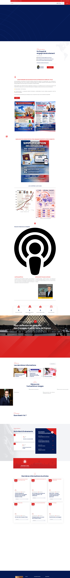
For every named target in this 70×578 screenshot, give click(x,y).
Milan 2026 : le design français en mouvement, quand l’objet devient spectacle (54, 495)
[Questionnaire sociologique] (55, 508)
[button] (52, 436)
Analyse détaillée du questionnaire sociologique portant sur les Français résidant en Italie (21, 495)
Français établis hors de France (43, 436)
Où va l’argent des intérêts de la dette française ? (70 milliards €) (38, 494)
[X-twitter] (65, 1)
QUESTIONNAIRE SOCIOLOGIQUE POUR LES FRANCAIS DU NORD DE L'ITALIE (35, 79)
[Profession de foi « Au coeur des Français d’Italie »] (39, 508)
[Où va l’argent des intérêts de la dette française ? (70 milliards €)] (39, 484)
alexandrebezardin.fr (18, 515)
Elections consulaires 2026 (28, 438)
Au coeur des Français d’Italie (21, 517)
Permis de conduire (41, 445)
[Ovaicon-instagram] (68, 1)
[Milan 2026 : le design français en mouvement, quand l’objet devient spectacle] (55, 484)
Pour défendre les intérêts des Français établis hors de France (32, 327)
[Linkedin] (64, 1)
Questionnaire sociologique (55, 517)
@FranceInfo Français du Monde (42, 277)
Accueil (12, 3)
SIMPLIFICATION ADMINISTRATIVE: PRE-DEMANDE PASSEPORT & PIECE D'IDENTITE (35, 139)
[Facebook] (67, 1)
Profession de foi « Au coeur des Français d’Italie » (38, 517)
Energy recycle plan (41, 449)
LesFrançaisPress (19, 277)
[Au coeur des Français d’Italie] (22, 508)
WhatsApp (59, 3)
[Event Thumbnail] (17, 438)
